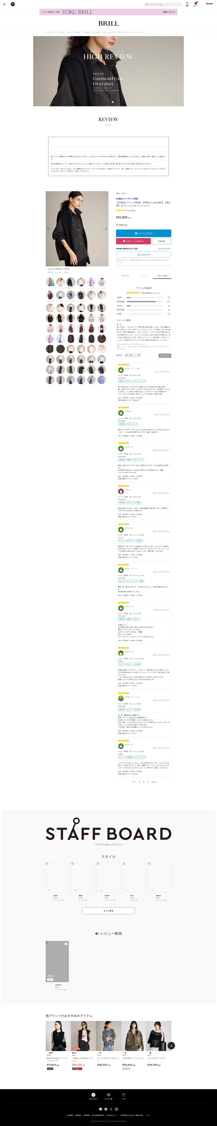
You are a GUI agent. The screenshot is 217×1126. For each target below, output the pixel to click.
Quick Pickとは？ (164, 249)
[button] (106, 228)
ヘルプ (148, 1115)
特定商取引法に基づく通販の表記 (132, 1115)
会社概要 (70, 1115)
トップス (61, 32)
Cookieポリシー (111, 1115)
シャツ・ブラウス (73, 32)
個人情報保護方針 (98, 1115)
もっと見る (108, 911)
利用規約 (78, 1115)
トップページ (50, 32)
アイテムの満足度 (144, 288)
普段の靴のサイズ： (125, 400)
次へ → (154, 782)
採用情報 (87, 1115)
